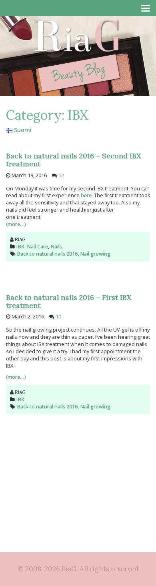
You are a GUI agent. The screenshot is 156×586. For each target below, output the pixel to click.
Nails (56, 246)
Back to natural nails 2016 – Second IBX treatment (73, 159)
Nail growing (95, 253)
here (86, 195)
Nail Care (37, 246)
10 (58, 316)
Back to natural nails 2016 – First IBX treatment (69, 301)
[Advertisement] (78, 466)
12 (61, 175)
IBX (20, 246)
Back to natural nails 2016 (47, 253)
